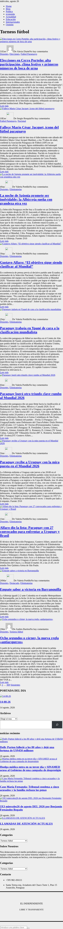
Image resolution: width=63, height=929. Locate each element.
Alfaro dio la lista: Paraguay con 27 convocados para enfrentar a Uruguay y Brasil (30, 531)
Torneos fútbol (16, 632)
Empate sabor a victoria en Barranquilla (30, 589)
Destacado (14, 583)
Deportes (4, 54)
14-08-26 (5, 701)
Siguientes (15, 685)
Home (9, 6)
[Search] (57, 724)
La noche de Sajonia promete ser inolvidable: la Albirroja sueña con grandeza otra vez (26, 199)
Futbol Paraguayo (29, 54)
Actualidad (11, 16)
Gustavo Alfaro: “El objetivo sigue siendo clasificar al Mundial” (31, 264)
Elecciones (14, 54)
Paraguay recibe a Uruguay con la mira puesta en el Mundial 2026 (29, 464)
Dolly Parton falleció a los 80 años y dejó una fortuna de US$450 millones (27, 749)
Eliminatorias (16, 189)
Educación (11, 19)
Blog (8, 9)
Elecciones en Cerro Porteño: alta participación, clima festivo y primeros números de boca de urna (29, 64)
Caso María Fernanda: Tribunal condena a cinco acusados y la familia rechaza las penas (29, 788)
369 (8, 685)
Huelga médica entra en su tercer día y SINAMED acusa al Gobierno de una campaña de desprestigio (30, 768)
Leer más (4, 106)
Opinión (9, 24)
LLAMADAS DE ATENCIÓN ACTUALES (26, 823)
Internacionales (13, 22)
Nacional (22, 121)
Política (9, 11)
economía (10, 14)
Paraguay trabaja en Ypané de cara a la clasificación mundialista (29, 330)
